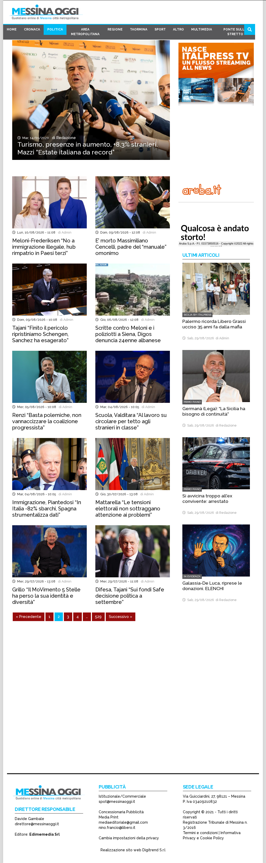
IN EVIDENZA (192, 576)
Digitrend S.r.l (153, 850)
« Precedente (28, 616)
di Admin (63, 232)
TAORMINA (138, 29)
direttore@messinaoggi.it (37, 824)
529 (98, 616)
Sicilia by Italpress (197, 314)
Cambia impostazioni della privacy (129, 838)
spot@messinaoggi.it (117, 801)
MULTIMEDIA (201, 29)
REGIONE (115, 29)
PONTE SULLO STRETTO (235, 32)
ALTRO (178, 29)
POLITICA (55, 29)
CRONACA (32, 29)
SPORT (160, 29)
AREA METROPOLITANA (85, 32)
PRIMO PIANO (192, 402)
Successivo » (120, 616)
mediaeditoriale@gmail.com (123, 822)
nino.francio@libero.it (117, 828)
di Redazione (63, 137)
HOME (12, 29)
